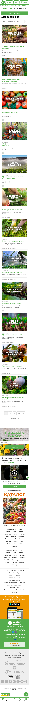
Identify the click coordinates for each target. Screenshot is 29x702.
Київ (20, 529)
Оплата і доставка (18, 573)
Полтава (8, 541)
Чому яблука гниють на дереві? (12, 366)
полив (5, 186)
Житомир (14, 546)
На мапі (15, 639)
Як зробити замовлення (14, 658)
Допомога (22, 582)
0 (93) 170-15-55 (19, 629)
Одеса (14, 531)
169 (23, 413)
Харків (8, 531)
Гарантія (8, 573)
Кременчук (15, 560)
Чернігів (20, 544)
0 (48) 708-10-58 (9, 630)
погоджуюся (8, 450)
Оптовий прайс (20, 590)
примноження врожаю (9, 342)
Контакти (21, 570)
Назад (5, 8)
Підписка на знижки (14, 578)
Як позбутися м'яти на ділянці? (12, 210)
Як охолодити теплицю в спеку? (12, 272)
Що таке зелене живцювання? (12, 335)
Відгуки (10, 575)
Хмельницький (11, 544)
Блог (7, 570)
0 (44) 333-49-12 (9, 629)
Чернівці (22, 557)
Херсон (22, 534)
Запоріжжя (8, 534)
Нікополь (21, 539)
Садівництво (7, 217)
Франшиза (8, 653)
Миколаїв (14, 539)
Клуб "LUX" (18, 575)
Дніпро (21, 531)
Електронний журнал (18, 655)
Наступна (14, 418)
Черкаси (15, 534)
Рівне (15, 541)
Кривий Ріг (21, 536)
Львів (7, 536)
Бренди (14, 592)
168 (19, 413)
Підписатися (14, 447)
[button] (26, 694)
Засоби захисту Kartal (10, 582)
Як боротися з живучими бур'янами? (13, 241)
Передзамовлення (14, 587)
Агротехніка (7, 311)
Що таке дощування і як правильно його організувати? (13, 177)
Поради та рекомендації (10, 55)
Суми (21, 541)
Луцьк (7, 539)
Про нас (14, 570)
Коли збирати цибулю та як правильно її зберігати (11, 80)
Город (5, 120)
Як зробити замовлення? (14, 585)
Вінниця (13, 536)
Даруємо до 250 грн (14, 580)
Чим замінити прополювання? (12, 303)
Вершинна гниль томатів (10, 112)
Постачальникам (9, 590)
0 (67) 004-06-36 (20, 630)
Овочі (5, 88)
